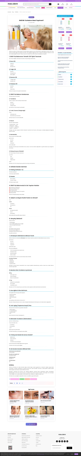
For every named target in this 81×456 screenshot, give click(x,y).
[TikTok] (65, 441)
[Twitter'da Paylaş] (20, 383)
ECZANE (66, 7)
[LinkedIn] (67, 441)
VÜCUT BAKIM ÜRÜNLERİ (21, 7)
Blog (36, 445)
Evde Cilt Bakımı (33, 379)
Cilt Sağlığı (27, 379)
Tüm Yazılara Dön (32, 424)
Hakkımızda (23, 442)
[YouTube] (62, 441)
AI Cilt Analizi (60, 7)
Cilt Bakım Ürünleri (39, 435)
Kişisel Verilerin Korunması (26, 437)
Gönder (69, 447)
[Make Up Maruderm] (58, 4)
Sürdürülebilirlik (24, 447)
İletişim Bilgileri (10, 440)
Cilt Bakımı (31, 17)
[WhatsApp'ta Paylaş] (22, 383)
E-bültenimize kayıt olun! (56, 445)
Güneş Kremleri (38, 444)
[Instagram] (57, 441)
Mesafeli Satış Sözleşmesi (26, 435)
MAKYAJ (43, 7)
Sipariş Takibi (10, 442)
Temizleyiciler (38, 440)
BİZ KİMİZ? (70, 7)
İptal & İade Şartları (25, 440)
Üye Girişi (9, 437)
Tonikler (37, 442)
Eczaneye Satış (24, 445)
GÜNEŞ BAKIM (38, 7)
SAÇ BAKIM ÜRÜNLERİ (30, 7)
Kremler (37, 439)
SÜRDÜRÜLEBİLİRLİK (49, 7)
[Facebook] (59, 441)
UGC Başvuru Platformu (25, 444)
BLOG (55, 7)
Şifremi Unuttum (10, 439)
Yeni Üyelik (9, 435)
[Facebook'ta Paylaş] (17, 383)
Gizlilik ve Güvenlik (25, 439)
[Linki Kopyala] (14, 383)
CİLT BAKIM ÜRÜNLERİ (12, 7)
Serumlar (37, 437)
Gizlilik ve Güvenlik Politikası (40, 454)
